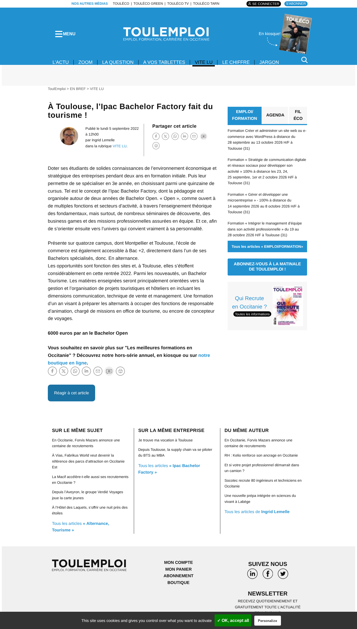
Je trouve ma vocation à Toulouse (165, 440)
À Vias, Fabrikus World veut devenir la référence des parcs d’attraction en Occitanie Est (88, 461)
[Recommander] (194, 136)
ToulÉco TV (178, 3)
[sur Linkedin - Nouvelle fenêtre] (252, 576)
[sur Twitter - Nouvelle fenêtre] (283, 576)
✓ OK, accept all (233, 620)
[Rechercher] (304, 59)
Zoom (85, 62)
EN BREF (78, 89)
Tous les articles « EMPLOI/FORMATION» (267, 246)
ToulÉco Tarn (206, 3)
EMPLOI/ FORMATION (244, 115)
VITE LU (203, 62)
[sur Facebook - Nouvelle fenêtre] (268, 576)
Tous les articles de (257, 512)
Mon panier (178, 569)
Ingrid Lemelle (103, 140)
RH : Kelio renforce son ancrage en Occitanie (261, 455)
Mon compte (178, 562)
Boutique (178, 583)
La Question (118, 62)
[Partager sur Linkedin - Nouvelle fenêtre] (184, 136)
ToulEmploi (57, 89)
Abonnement (179, 576)
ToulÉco (121, 3)
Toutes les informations (252, 314)
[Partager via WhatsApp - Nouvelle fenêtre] (175, 136)
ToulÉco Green (148, 3)
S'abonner (296, 3)
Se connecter (265, 4)
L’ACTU (61, 62)
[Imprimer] (156, 145)
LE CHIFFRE (236, 62)
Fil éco (298, 115)
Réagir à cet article (71, 393)
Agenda (275, 115)
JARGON (269, 62)
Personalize (267, 621)
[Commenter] (203, 136)
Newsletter (268, 593)
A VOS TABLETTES (164, 62)
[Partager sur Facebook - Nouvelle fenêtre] (156, 136)
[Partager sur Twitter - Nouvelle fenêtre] (165, 136)
